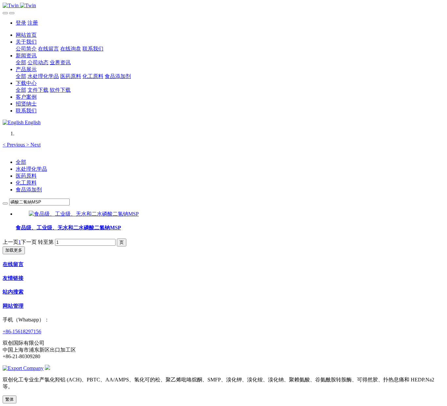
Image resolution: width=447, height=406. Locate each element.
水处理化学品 (31, 169)
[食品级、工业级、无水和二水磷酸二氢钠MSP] (84, 214)
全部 (21, 62)
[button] (14, 144)
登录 (21, 23)
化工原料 (26, 182)
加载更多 (13, 250)
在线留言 (13, 264)
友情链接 (13, 278)
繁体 (9, 399)
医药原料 (26, 176)
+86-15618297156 (22, 331)
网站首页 (26, 35)
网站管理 (13, 306)
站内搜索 (13, 292)
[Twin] (223, 6)
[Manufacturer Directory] (23, 368)
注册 (32, 23)
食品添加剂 (29, 189)
